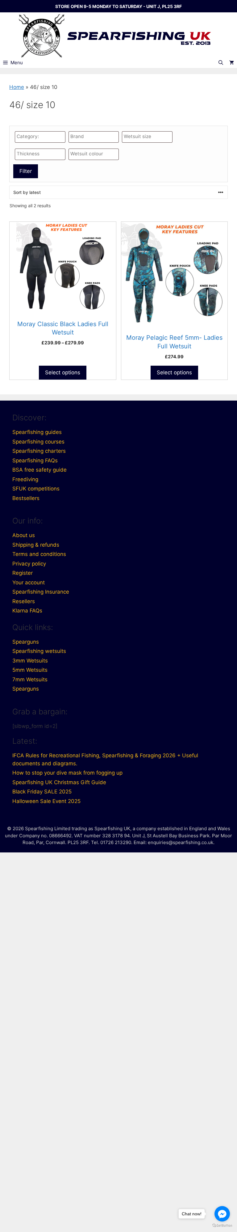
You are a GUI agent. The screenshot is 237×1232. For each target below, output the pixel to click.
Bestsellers (26, 498)
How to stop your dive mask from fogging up (67, 773)
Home (16, 87)
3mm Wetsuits (30, 661)
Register (22, 573)
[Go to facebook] (222, 1213)
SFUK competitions (36, 489)
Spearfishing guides (37, 432)
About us (23, 535)
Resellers (23, 601)
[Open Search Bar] (220, 62)
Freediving (25, 479)
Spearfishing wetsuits (39, 651)
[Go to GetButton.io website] (222, 1226)
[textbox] (42, 136)
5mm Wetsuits (30, 670)
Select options (62, 372)
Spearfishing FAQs (35, 460)
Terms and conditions (39, 554)
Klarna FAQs (27, 611)
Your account (28, 582)
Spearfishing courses (38, 442)
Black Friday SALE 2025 (42, 791)
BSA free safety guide (39, 470)
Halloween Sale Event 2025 (46, 801)
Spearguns (25, 642)
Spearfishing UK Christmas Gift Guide (59, 782)
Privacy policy (29, 564)
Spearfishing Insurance (40, 592)
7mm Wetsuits (30, 679)
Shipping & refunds (35, 545)
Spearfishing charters (39, 451)
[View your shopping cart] (231, 62)
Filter (25, 171)
